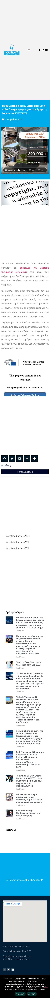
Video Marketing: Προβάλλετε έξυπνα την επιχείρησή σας (28, 813)
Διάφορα (28, 472)
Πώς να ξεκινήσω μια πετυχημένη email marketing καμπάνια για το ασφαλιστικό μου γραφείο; (29, 798)
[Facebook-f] (39, 50)
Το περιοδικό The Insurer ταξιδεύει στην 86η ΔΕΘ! (29, 663)
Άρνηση (31, 994)
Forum (20, 472)
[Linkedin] (43, 50)
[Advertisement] (25, 234)
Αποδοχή (20, 994)
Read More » (20, 631)
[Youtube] (46, 50)
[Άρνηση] (45, 986)
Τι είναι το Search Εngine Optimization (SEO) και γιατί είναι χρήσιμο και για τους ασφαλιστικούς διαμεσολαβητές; (30, 781)
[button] (29, 50)
